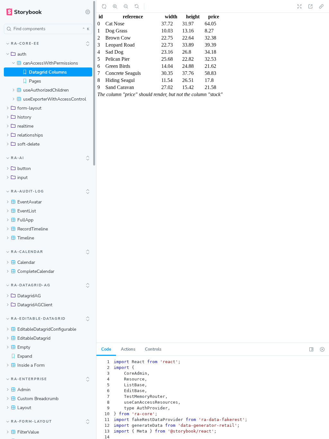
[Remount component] (104, 6)
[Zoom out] (125, 6)
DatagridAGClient (34, 305)
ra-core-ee (25, 43)
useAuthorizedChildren (46, 90)
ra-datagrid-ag (30, 285)
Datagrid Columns (48, 72)
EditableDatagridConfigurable (46, 329)
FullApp (25, 220)
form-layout (29, 108)
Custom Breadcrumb (37, 399)
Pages (35, 81)
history (24, 117)
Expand (24, 356)
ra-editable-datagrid (38, 318)
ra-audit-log (27, 191)
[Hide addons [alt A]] (322, 349)
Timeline (25, 238)
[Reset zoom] (136, 6)
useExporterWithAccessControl (54, 99)
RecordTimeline (32, 229)
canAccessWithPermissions (50, 63)
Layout (24, 408)
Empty (23, 347)
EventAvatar (29, 202)
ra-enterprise (29, 379)
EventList (26, 211)
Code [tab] (106, 349)
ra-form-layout (31, 421)
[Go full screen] (299, 6)
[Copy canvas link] (321, 6)
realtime (25, 126)
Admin (24, 390)
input (22, 178)
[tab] (128, 349)
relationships (30, 135)
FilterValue (28, 432)
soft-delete (28, 144)
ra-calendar (27, 251)
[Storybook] (40, 11)
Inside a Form (31, 365)
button (24, 169)
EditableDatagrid (33, 338)
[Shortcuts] (87, 11)
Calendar (26, 262)
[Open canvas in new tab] (310, 6)
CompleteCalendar (35, 271)
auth (21, 54)
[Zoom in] (115, 6)
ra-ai (17, 158)
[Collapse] (87, 43)
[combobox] (48, 29)
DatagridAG (29, 296)
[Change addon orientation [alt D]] (311, 349)
